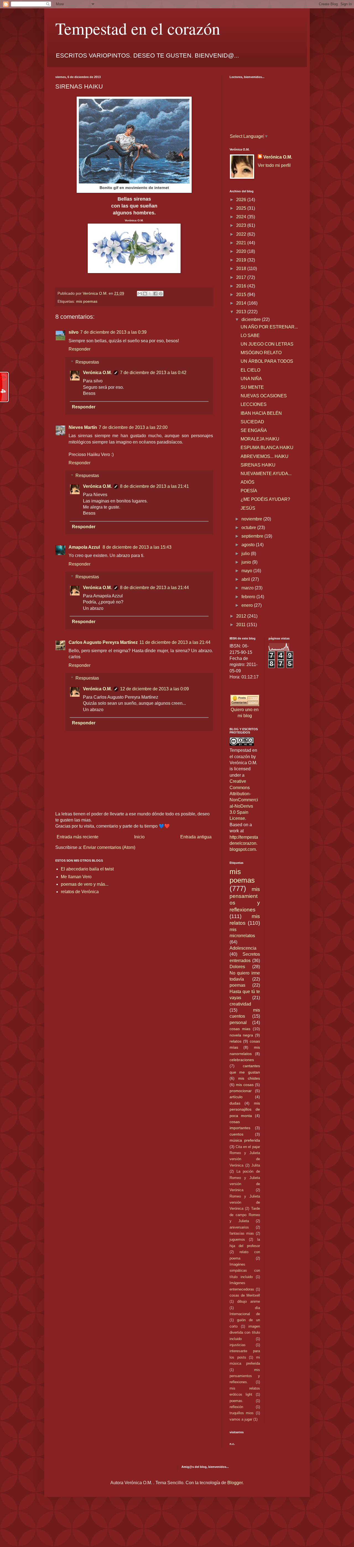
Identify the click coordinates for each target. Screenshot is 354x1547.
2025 (241, 208)
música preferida (245, 1140)
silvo (74, 332)
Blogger (235, 1482)
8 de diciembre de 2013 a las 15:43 (137, 547)
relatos (235, 1041)
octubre (249, 527)
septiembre (252, 536)
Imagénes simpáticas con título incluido (245, 1270)
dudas (235, 1103)
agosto (248, 544)
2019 (241, 260)
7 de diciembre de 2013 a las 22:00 (133, 427)
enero (247, 605)
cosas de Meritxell (245, 1295)
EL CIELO (250, 370)
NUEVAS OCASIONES (264, 395)
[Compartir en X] (150, 293)
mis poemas (86, 301)
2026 (241, 199)
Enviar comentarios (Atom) (109, 847)
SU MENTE (252, 387)
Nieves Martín (83, 427)
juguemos (237, 1239)
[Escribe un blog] (145, 293)
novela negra (241, 1035)
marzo (248, 587)
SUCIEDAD (252, 421)
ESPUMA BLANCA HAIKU (267, 447)
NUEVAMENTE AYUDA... (266, 473)
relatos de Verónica (80, 891)
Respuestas (87, 362)
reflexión (236, 1407)
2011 (241, 624)
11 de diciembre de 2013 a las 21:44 (174, 642)
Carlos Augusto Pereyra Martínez (103, 642)
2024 (241, 216)
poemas (237, 985)
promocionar (241, 1091)
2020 (241, 251)
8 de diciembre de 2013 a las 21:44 (154, 587)
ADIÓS (247, 482)
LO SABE (250, 335)
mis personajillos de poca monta (245, 1109)
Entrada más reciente (77, 837)
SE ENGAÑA (254, 430)
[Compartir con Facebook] (155, 293)
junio (246, 562)
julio (246, 553)
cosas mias (240, 1029)
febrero (248, 596)
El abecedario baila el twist (87, 869)
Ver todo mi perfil (274, 165)
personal (238, 1022)
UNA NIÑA (251, 378)
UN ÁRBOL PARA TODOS (267, 361)
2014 (241, 303)
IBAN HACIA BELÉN (261, 413)
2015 (241, 294)
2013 (241, 311)
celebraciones (242, 1060)
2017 (241, 277)
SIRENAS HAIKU (258, 465)
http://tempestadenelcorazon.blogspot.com (244, 843)
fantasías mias (242, 1233)
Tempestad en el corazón (137, 28)
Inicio (139, 837)
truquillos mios (242, 1413)
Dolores (237, 966)
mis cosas (245, 1084)
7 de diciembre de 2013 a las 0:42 (153, 372)
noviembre (252, 519)
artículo (236, 1097)
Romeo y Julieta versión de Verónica (245, 1202)
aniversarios (239, 1227)
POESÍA (249, 490)
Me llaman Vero (76, 876)
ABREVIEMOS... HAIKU (264, 456)
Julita (255, 1165)
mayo (247, 570)
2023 (241, 225)
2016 (241, 286)
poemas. (236, 1401)
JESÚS (248, 508)
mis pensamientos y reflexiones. (245, 1376)
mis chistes (249, 1078)
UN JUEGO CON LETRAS (267, 344)
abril (246, 579)
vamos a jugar (241, 1419)
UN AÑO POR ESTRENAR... (269, 327)
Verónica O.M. (97, 372)
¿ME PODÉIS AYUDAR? (265, 499)
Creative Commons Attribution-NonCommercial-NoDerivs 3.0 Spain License (244, 800)
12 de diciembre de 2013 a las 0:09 (154, 688)
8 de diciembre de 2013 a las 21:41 (154, 486)
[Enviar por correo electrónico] (139, 293)
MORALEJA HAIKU (260, 439)
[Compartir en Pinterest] (160, 293)
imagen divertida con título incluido (245, 1332)
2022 (241, 234)
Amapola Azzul (85, 547)
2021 (241, 242)
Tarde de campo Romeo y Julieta (245, 1214)
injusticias (238, 1345)
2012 (241, 616)
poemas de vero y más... (84, 884)
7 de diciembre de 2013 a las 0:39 (113, 332)
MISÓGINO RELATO (261, 352)
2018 (241, 268)
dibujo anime (248, 1301)
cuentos (236, 1134)
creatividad (240, 1004)
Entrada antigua (196, 837)
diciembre (251, 319)
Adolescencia (243, 948)
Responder (79, 349)
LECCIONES (254, 404)
